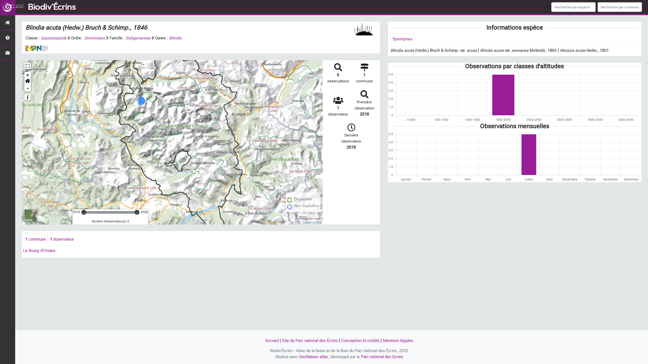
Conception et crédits (360, 340)
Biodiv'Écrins (52, 7)
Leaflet (307, 222)
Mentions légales (398, 340)
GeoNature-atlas (313, 356)
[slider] (83, 212)
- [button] (27, 88)
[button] (27, 81)
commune (35, 239)
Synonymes (403, 39)
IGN (318, 222)
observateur (62, 239)
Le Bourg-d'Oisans (39, 250)
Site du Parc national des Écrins (310, 340)
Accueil (272, 340)
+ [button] (27, 75)
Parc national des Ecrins (382, 356)
